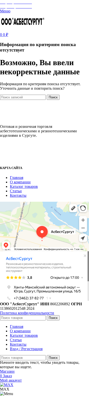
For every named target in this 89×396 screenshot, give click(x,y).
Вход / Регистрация (26, 349)
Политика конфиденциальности (27, 313)
